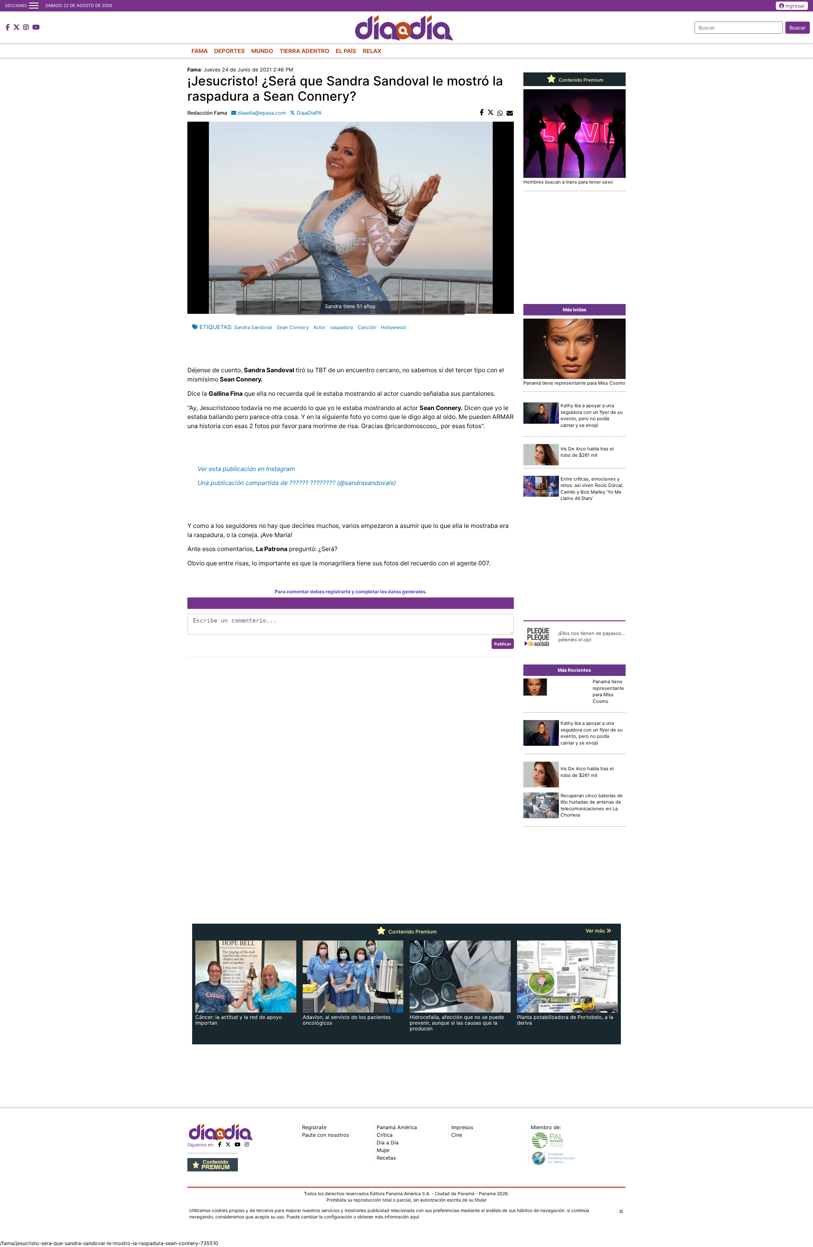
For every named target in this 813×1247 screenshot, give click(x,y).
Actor (319, 327)
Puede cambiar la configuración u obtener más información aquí (352, 1216)
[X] (228, 1144)
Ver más (596, 930)
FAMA (199, 51)
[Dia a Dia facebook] (8, 27)
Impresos (462, 1127)
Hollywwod (393, 327)
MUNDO (262, 51)
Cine (456, 1135)
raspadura (341, 327)
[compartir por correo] (509, 113)
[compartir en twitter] (490, 113)
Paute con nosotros (325, 1135)
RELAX (372, 51)
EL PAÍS (346, 51)
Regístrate (314, 1127)
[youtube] (237, 1144)
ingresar (795, 6)
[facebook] (219, 1144)
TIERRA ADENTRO (304, 51)
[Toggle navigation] (33, 5)
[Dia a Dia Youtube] (36, 27)
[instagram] (247, 1144)
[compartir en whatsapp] (500, 113)
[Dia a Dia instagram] (26, 27)
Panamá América (397, 1127)
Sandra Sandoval (253, 327)
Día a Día (388, 1142)
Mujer (383, 1150)
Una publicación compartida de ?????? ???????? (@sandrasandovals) (297, 483)
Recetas (386, 1158)
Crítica (385, 1135)
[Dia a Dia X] (17, 27)
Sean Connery (293, 327)
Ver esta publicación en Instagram (246, 469)
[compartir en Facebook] (482, 113)
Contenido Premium (580, 80)
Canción (367, 327)
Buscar (797, 27)
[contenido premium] (212, 1164)
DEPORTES (229, 51)
